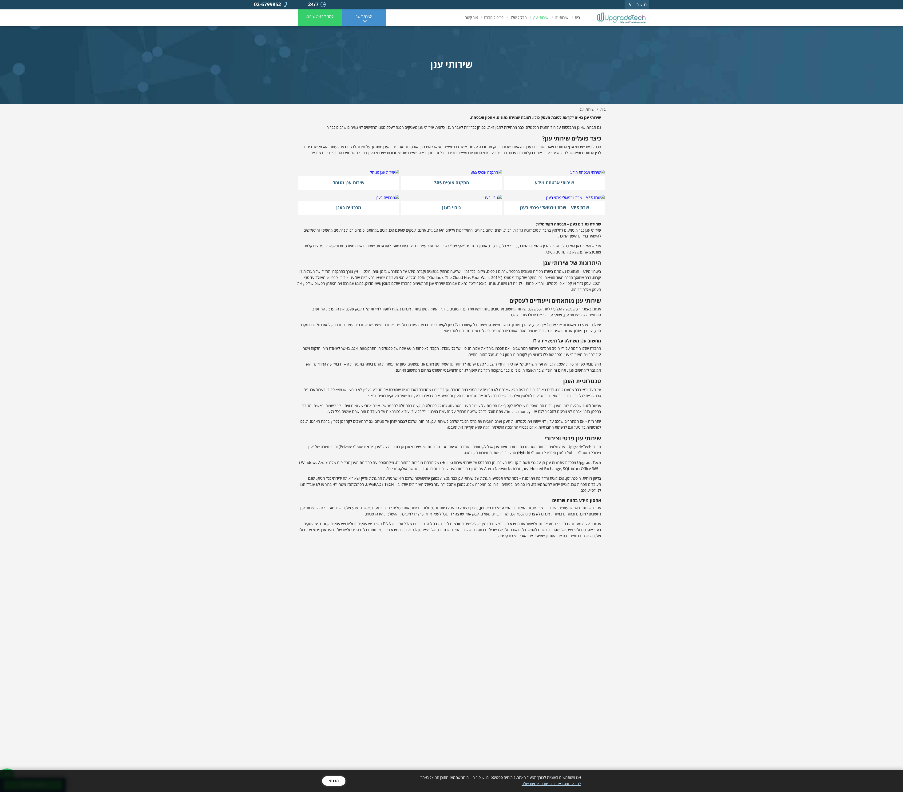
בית (577, 17)
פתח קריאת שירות (319, 16)
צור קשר (471, 17)
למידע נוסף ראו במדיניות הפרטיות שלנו (551, 784)
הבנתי (334, 781)
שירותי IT (562, 17)
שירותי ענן (541, 17)
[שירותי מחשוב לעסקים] (621, 17)
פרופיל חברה (493, 17)
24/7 (313, 5)
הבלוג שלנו (518, 17)
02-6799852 (267, 5)
